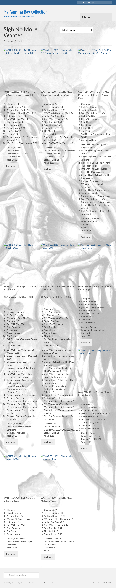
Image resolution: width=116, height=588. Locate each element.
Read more (10, 166)
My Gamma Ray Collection (26, 12)
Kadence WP (48, 583)
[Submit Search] (79, 2)
